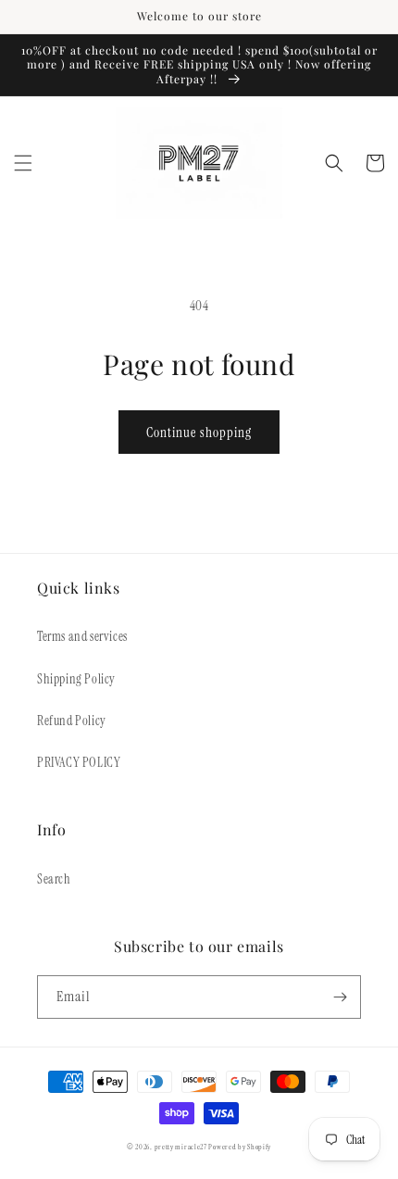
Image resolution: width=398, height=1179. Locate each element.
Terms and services (82, 636)
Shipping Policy (76, 679)
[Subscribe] (339, 997)
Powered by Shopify (239, 1147)
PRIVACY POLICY (78, 762)
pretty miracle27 (182, 1147)
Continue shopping (199, 432)
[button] (23, 163)
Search (54, 879)
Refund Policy (71, 720)
